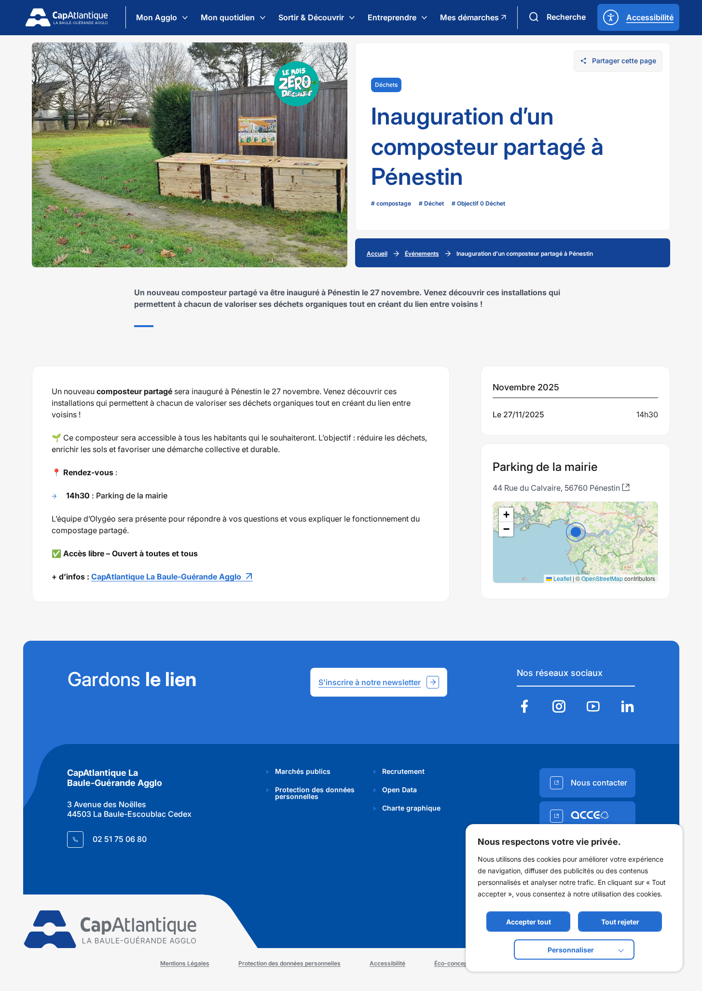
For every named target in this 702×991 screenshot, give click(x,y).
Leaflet (561, 578)
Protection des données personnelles (315, 792)
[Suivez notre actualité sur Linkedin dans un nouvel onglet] (627, 707)
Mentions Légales (184, 963)
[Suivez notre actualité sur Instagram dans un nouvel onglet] (558, 707)
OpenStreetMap (602, 578)
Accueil (377, 253)
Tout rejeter (620, 922)
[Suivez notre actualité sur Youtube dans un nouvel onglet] (593, 707)
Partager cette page (624, 60)
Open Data (399, 789)
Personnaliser (571, 950)
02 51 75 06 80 (120, 839)
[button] (575, 532)
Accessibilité (387, 963)
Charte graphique (411, 808)
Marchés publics (302, 771)
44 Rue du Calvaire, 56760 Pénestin (557, 488)
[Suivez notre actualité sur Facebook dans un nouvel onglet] (524, 707)
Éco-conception (456, 963)
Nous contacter (599, 782)
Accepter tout (528, 922)
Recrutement (403, 771)
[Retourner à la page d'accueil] (66, 17)
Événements (422, 253)
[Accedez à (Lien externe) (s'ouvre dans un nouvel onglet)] (587, 816)
